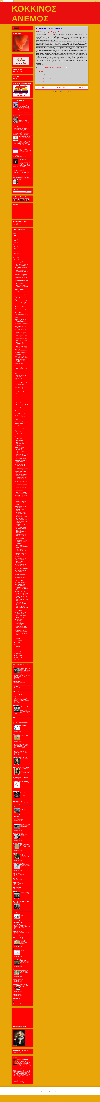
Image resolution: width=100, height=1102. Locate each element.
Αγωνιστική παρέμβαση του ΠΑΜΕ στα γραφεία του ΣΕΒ (24, 894)
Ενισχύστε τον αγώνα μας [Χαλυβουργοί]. (20, 401)
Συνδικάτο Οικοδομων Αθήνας (21, 744)
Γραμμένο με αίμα (19, 580)
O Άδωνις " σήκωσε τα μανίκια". (20, 452)
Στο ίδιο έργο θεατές (24, 735)
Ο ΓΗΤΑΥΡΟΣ (17, 791)
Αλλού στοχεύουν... (19, 363)
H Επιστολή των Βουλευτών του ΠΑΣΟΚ (21, 522)
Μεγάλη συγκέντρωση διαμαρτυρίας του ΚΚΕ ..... (21, 585)
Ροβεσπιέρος (17, 691)
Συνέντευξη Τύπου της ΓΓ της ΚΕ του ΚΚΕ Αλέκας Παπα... (21, 565)
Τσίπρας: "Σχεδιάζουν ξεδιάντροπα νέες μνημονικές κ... (19, 623)
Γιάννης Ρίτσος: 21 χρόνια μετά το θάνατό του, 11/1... (21, 493)
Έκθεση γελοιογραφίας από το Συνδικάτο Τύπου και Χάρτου (25, 865)
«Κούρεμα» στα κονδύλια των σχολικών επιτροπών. (21, 475)
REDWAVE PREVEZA (19, 979)
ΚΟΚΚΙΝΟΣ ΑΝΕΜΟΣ (23, 1059)
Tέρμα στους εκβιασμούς (20, 582)
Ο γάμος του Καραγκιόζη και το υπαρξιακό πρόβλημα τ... (21, 519)
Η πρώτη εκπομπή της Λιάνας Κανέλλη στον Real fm (21, 594)
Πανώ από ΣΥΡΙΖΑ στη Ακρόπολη (21, 169)
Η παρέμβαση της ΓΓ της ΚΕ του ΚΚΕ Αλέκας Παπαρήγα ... (21, 607)
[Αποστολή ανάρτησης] (66, 67)
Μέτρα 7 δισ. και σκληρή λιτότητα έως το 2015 (20, 333)
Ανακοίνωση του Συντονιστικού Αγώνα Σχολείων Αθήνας (20, 379)
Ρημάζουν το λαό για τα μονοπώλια (20, 396)
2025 (15, 233)
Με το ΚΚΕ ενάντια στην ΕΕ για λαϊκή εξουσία (21, 613)
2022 (15, 239)
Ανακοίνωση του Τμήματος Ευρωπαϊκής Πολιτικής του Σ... (21, 588)
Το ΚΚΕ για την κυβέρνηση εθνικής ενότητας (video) (21, 482)
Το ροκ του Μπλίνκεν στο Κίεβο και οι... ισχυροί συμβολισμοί (25, 794)
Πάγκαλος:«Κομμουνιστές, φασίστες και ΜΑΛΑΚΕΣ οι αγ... (21, 271)
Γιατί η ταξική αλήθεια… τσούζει (21, 767)
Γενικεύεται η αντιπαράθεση (21, 338)
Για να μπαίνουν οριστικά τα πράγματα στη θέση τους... (21, 485)
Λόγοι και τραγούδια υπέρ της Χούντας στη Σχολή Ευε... (21, 324)
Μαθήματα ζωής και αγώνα (21, 352)
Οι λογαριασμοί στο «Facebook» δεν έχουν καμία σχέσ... (20, 550)
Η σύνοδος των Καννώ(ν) (20, 615)
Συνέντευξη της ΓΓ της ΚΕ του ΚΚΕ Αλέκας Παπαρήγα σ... (21, 455)
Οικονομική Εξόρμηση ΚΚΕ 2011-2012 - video (21, 376)
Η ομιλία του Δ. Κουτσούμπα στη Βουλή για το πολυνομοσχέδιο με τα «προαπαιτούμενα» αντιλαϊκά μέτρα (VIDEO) (25, 962)
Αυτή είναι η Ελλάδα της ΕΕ (21, 617)
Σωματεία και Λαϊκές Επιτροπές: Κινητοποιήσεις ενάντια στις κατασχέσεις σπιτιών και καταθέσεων (22, 926)
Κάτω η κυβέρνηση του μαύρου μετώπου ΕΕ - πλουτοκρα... (20, 465)
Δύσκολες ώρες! (17, 692)
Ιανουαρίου (18, 657)
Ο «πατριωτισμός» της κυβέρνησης (23, 118)
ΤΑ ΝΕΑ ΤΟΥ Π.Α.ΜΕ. (19, 1001)
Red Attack (16, 949)
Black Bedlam (17, 994)
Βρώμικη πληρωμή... (19, 490)
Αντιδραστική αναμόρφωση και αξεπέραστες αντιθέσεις (21, 347)
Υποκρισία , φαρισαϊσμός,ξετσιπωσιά (21, 350)
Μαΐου (17, 649)
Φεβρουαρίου (18, 655)
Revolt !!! (16, 853)
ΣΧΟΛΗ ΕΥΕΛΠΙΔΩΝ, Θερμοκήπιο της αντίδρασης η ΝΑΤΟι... (21, 290)
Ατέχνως (16, 686)
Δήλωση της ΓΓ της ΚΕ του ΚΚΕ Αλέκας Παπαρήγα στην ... (21, 388)
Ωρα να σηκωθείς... (19, 283)
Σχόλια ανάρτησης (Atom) (65, 91)
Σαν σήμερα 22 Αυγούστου (19, 687)
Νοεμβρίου (18, 262)
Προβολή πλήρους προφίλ (18, 1082)
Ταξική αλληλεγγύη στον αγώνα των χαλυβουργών (21, 368)
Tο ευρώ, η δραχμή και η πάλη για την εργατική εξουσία (20, 310)
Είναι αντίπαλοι (18, 610)
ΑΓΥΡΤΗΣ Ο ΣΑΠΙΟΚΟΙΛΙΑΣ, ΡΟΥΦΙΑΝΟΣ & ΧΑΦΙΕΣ (24, 855)
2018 (15, 246)
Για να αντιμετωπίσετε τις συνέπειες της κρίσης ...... (21, 428)
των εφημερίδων (22, 1026)
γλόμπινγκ (16, 882)
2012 (15, 257)
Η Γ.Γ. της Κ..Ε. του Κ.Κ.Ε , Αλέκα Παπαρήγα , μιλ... (21, 538)
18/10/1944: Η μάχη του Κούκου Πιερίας (22, 802)
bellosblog (16, 705)
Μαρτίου (17, 653)
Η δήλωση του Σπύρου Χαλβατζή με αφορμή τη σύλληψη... (20, 360)
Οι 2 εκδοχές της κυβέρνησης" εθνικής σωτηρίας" (21, 469)
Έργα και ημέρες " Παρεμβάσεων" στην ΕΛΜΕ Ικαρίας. (21, 405)
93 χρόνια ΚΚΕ (18, 436)
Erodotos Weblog (18, 931)
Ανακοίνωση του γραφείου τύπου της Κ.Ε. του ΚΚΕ (21, 535)
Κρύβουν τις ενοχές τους (20, 591)
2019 (15, 244)
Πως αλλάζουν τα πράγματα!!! (20, 682)
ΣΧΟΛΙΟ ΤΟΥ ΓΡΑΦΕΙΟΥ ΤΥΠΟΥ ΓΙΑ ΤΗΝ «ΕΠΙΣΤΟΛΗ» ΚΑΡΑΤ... (20, 320)
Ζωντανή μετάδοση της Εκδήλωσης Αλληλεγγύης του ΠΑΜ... (21, 424)
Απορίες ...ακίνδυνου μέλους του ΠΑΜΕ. (21, 172)
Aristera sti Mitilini (18, 823)
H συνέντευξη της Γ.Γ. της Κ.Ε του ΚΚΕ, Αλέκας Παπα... (21, 413)
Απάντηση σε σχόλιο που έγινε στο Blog (20, 431)
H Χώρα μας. (18, 638)
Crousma (16, 969)
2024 (15, 235)
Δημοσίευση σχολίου (43, 80)
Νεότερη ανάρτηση (41, 87)
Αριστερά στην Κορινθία (19, 959)
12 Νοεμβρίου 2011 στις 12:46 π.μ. (48, 78)
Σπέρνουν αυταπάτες (19, 373)
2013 (15, 255)
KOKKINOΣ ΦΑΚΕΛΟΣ (19, 801)
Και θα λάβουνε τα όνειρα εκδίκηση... (20, 327)
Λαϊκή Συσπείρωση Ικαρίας (20, 984)
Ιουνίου (17, 648)
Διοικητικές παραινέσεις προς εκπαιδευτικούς (21, 281)
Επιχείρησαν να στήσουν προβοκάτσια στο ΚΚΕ (20, 575)
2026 (15, 231)
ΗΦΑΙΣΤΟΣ (16, 816)
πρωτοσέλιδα (17, 1026)
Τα (14, 1026)
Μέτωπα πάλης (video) (20, 399)
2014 (15, 253)
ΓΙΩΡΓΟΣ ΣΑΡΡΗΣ (18, 833)
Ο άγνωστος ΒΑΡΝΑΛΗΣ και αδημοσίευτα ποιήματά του (20, 938)
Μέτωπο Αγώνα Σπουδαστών (21, 697)
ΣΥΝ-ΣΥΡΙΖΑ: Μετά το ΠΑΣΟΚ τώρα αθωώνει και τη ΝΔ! (21, 546)
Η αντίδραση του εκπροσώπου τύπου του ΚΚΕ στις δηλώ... (21, 265)
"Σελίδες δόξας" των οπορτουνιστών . (19, 434)
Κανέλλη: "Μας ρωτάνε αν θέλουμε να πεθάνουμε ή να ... (21, 627)
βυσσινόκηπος (17, 887)
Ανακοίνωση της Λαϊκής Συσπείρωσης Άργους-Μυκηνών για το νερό (24, 784)
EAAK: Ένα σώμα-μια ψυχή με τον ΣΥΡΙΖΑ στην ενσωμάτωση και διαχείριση (25, 149)
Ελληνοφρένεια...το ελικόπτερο (19, 620)
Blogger (57, 1091)
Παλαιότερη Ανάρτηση (81, 87)
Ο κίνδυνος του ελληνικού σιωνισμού (21, 718)
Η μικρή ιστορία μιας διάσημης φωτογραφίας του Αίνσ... (21, 294)
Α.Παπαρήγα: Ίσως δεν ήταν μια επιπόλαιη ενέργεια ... (21, 541)
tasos (15, 806)
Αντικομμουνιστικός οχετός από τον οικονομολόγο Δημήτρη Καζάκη (21, 129)
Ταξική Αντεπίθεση (18, 843)
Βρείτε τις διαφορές (19, 421)
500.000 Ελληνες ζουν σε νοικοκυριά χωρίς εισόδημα (21, 357)
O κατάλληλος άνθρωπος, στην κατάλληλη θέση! (20, 502)
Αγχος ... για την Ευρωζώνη (21, 340)
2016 (15, 250)
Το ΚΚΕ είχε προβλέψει (20, 306)
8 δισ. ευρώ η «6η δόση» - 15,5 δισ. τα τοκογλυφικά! (21, 528)
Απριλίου (18, 651)
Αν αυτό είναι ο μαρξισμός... (19, 874)
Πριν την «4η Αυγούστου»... (21, 438)
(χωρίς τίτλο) (21, 179)
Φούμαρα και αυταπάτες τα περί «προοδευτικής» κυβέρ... (21, 461)
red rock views (17, 873)
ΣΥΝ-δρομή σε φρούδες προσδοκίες (20, 510)
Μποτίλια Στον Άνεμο (19, 667)
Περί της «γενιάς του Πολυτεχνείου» (19, 419)
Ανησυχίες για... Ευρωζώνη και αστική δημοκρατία (21, 278)
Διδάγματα (17, 556)
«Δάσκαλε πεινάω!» (19, 370)
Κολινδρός (16, 734)
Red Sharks (17, 998)
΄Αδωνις (17, 499)
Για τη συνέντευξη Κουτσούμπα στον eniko (24, 160)
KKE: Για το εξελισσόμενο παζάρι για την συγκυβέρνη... (20, 571)
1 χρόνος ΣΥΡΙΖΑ (23, 950)
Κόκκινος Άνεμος (16, 115)
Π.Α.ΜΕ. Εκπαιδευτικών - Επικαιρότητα (20, 923)
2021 (15, 240)
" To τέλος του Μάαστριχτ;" (21, 382)
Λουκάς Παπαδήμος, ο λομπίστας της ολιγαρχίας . (21, 516)
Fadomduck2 (17, 717)
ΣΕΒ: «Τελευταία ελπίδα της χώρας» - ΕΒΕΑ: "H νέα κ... (21, 513)
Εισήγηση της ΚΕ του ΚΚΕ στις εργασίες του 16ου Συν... (20, 304)
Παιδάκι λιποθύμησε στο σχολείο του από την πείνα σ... (21, 286)
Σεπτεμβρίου (18, 642)
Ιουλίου (17, 646)
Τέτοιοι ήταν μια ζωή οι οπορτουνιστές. (20, 578)
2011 (15, 259)
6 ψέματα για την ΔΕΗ (18, 980)
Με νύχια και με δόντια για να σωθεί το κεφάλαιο (21, 559)
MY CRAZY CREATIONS (19, 863)
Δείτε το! (17, 365)
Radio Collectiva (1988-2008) (20, 757)
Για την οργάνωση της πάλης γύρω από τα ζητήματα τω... (21, 478)
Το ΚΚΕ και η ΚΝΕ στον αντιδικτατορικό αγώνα (20, 416)
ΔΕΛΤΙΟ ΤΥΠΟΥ (23, 725)
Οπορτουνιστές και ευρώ (20, 410)
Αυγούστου (18, 644)
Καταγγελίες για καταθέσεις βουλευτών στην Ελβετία (21, 275)
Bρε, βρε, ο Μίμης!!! (19, 354)
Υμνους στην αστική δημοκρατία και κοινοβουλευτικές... (19, 448)
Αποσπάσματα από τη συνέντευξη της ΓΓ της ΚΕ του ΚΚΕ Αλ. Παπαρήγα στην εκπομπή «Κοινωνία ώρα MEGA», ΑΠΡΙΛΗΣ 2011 (25, 105)
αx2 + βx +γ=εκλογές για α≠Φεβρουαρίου (20, 330)
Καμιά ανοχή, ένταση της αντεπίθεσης (20, 507)
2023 (15, 237)
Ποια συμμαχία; (18, 445)
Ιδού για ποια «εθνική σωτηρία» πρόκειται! (20, 385)
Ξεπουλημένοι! (18, 543)
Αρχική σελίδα (61, 87)
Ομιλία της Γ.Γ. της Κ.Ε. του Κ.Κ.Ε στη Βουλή (21, 443)
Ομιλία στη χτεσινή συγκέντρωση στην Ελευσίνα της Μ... (19, 343)
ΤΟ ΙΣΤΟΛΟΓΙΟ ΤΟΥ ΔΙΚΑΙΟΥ (21, 777)
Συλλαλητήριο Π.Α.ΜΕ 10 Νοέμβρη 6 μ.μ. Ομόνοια (21, 554)
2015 (15, 251)
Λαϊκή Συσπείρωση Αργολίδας (21, 781)
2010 (15, 659)
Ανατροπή (17, 371)
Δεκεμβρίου (18, 261)
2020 (15, 242)
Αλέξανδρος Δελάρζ (18, 1003)
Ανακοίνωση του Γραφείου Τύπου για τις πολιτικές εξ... (21, 631)
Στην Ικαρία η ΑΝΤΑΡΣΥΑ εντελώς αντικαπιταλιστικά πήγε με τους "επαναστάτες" (25, 137)
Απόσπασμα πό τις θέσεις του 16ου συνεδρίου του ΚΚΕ (21, 300)
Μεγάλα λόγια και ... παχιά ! (19, 883)
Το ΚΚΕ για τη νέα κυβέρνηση (21, 568)
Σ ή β (15, 878)
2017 (15, 248)
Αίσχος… (17, 317)
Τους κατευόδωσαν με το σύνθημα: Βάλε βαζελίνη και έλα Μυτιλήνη (25, 825)
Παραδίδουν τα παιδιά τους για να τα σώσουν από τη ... (21, 393)
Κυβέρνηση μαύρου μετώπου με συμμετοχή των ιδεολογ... (21, 496)
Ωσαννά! (17, 504)
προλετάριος (17, 912)
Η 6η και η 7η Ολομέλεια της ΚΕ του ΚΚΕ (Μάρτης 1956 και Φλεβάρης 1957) (25, 845)
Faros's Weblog (17, 681)
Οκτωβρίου (18, 640)
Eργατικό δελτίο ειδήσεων (20, 312)
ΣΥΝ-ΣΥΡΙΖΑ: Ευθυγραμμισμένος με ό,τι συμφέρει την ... (21, 531)
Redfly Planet (17, 891)
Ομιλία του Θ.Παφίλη (19, 440)
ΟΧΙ (16, 636)
